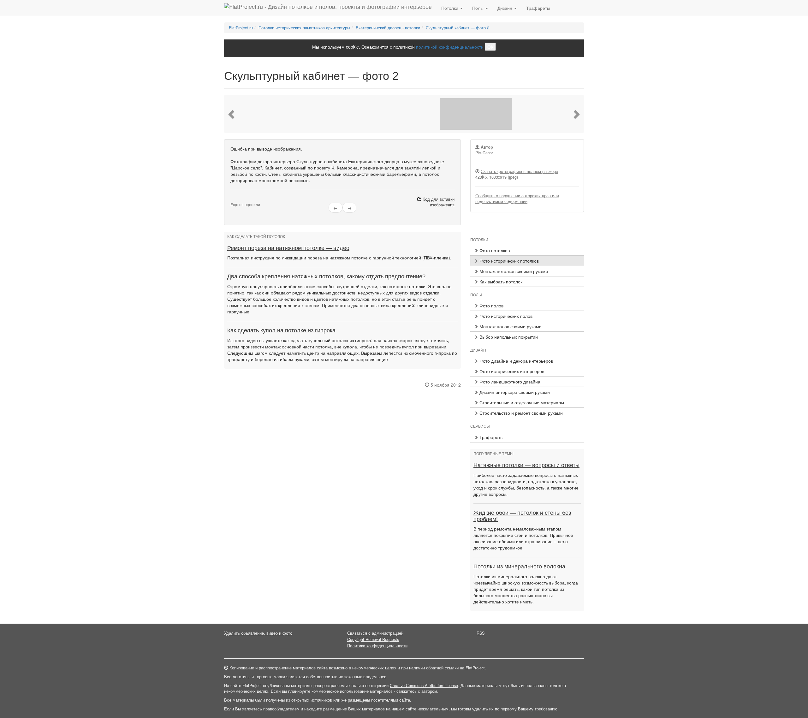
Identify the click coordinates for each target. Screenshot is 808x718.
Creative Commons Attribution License (424, 685)
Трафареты (538, 8)
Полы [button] (478, 8)
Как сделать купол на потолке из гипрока (281, 330)
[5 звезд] (247, 199)
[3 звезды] (240, 199)
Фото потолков (494, 250)
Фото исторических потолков (508, 261)
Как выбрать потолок (500, 281)
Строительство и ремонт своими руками (520, 413)
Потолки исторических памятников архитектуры (304, 28)
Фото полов (490, 305)
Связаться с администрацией (375, 633)
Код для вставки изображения (438, 202)
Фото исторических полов (505, 316)
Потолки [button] (450, 8)
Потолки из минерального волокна (519, 566)
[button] (232, 114)
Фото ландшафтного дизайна (509, 381)
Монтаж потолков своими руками (513, 271)
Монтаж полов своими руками (510, 326)
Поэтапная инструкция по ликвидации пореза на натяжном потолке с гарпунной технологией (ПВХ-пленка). (339, 257)
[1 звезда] (232, 199)
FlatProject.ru (241, 28)
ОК (490, 47)
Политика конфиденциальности (377, 646)
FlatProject (475, 668)
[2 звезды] (236, 199)
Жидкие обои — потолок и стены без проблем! (522, 516)
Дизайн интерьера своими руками (514, 392)
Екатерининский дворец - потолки (388, 28)
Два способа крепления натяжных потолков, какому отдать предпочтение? (326, 276)
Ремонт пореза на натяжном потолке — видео (288, 248)
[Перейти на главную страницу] (328, 8)
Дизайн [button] (505, 8)
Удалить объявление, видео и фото (258, 633)
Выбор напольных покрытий (508, 337)
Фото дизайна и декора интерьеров (515, 361)
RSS (480, 633)
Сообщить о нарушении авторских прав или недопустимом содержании (517, 198)
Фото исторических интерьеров (511, 371)
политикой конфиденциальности (450, 47)
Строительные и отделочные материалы (521, 402)
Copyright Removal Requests (373, 639)
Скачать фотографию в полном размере (519, 171)
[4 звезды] (244, 199)
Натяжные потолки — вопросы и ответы (526, 465)
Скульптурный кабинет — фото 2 (457, 28)
